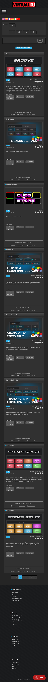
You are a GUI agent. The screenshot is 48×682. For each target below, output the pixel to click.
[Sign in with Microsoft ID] (19, 32)
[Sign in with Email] (12, 25)
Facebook (15, 663)
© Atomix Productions (24, 680)
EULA (13, 645)
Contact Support (17, 616)
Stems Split (10, 510)
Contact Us (15, 641)
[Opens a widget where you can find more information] (39, 678)
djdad (41, 145)
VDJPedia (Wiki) (17, 620)
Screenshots (15, 600)
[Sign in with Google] (33, 32)
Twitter (15, 669)
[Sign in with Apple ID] (26, 32)
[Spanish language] (6, 18)
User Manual (16, 618)
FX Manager (10, 119)
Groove (8, 54)
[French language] (9, 18)
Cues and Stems (11, 184)
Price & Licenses (17, 598)
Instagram (16, 667)
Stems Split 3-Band (12, 315)
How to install (31, 114)
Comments (22, 114)
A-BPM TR (9, 249)
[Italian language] (15, 18)
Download (15, 592)
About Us (15, 639)
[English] (3, 18)
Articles (14, 622)
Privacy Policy (16, 643)
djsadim (41, 210)
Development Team (37, 275)
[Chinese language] (18, 18)
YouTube (16, 665)
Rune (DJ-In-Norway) (37, 79)
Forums (14, 624)
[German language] (12, 18)
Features (14, 596)
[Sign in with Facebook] (12, 32)
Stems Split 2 (10, 445)
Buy (13, 594)
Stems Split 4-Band (12, 380)
